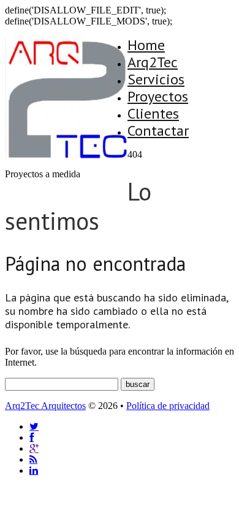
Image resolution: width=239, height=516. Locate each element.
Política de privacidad (168, 405)
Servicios (155, 79)
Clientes (153, 113)
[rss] (33, 459)
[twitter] (34, 426)
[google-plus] (34, 448)
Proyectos (157, 96)
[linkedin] (33, 470)
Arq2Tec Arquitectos (45, 405)
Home (146, 44)
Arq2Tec (152, 62)
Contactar (158, 130)
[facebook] (31, 437)
